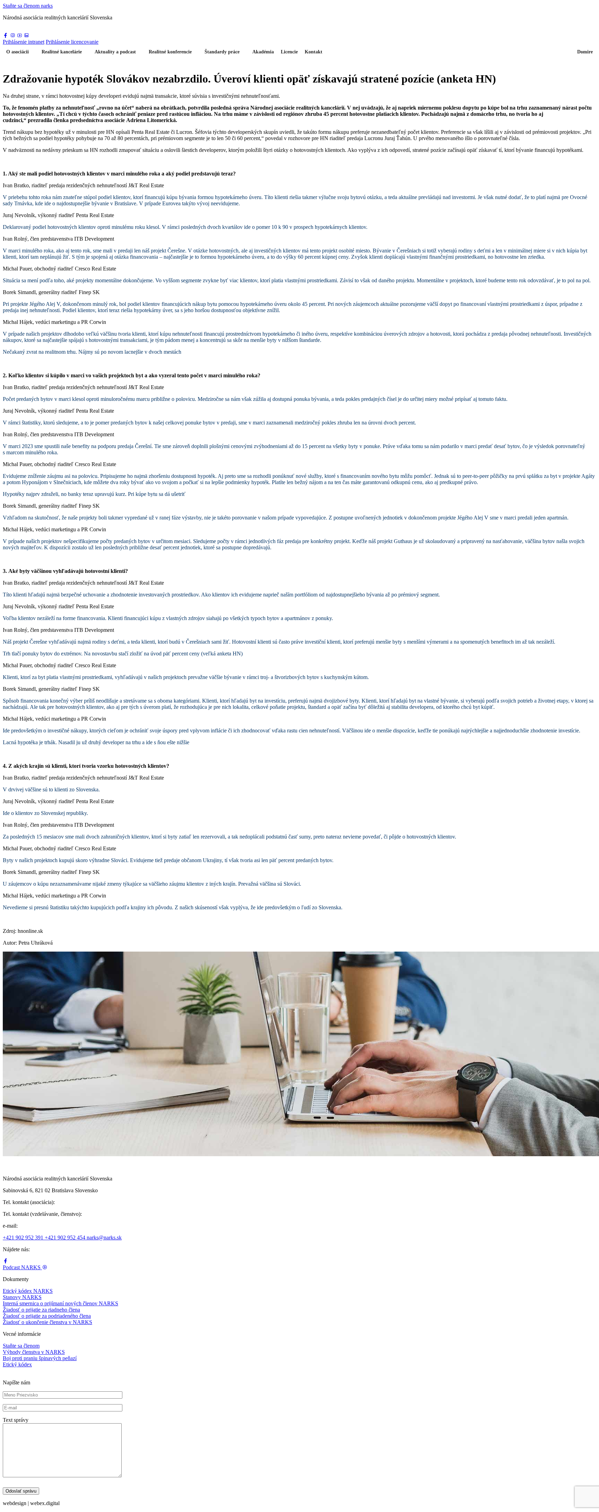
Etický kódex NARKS (28, 1291)
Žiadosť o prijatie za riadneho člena (41, 1310)
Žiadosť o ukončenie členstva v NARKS (47, 1322)
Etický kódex (17, 1364)
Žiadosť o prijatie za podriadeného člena (47, 1316)
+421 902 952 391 (24, 1237)
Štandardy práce (222, 51)
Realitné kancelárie (62, 51)
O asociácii (17, 51)
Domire (585, 51)
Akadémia (263, 51)
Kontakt (313, 51)
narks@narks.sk (104, 1237)
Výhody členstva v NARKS (34, 1352)
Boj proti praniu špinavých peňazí (40, 1358)
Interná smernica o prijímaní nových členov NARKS (60, 1303)
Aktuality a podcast (115, 51)
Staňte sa (28, 6)
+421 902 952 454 (66, 1237)
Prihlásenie (23, 42)
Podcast (22, 1267)
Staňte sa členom (21, 1346)
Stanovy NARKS (22, 1297)
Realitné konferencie (170, 51)
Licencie (289, 51)
